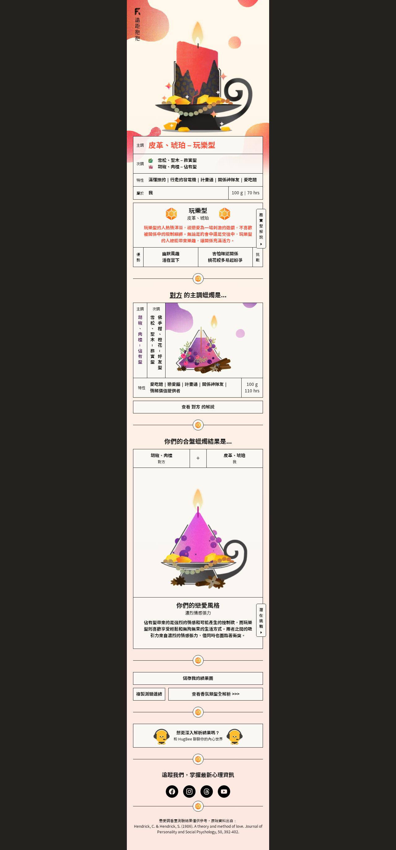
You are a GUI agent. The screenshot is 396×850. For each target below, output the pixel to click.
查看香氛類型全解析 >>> (215, 694)
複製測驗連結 (149, 694)
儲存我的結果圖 (198, 678)
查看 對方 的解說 (198, 407)
